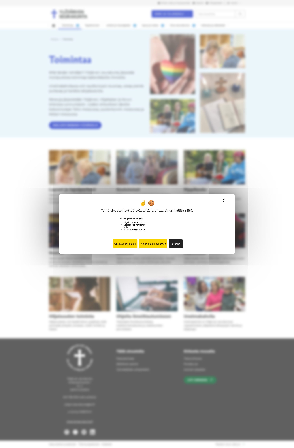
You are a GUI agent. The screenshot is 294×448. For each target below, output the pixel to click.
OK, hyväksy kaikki (125, 243)
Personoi (176, 243)
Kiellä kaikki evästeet (153, 243)
